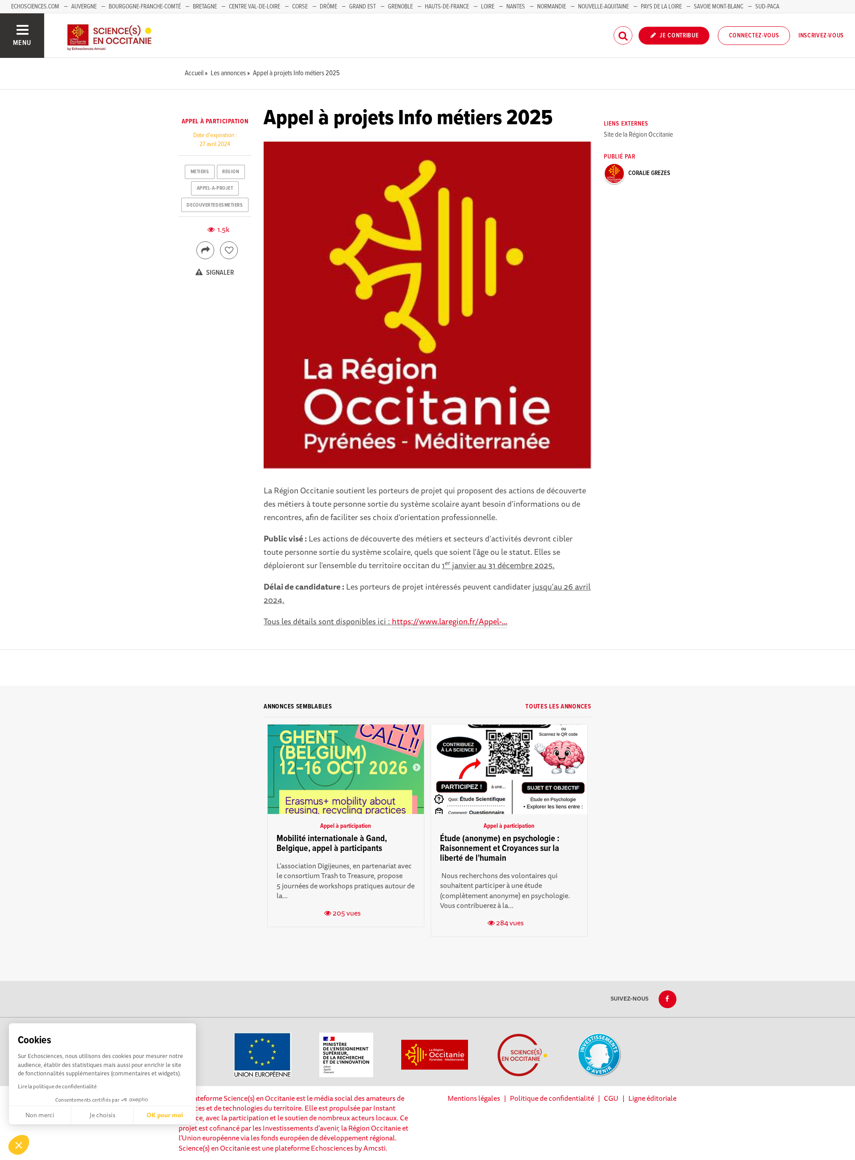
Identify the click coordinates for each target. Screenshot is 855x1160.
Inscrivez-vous (821, 36)
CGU (611, 1098)
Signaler (219, 272)
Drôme (328, 7)
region (230, 172)
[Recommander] (229, 250)
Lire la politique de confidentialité (57, 1086)
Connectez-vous (754, 36)
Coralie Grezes (649, 173)
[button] (18, 1145)
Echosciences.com (35, 7)
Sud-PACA (767, 7)
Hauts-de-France (447, 7)
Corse (300, 7)
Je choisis (102, 1115)
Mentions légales (474, 1098)
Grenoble (401, 7)
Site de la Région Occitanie (638, 134)
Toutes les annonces (558, 707)
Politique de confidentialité (552, 1098)
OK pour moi (165, 1115)
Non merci (39, 1115)
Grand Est (362, 7)
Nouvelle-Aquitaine (603, 7)
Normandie (551, 7)
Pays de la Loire (661, 7)
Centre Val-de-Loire (254, 7)
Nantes (515, 7)
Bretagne (205, 7)
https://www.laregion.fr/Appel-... (449, 621)
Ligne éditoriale (652, 1098)
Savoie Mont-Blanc (718, 7)
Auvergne (84, 7)
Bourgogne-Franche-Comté (145, 7)
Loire (487, 7)
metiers (200, 172)
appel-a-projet (215, 188)
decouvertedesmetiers (215, 205)
